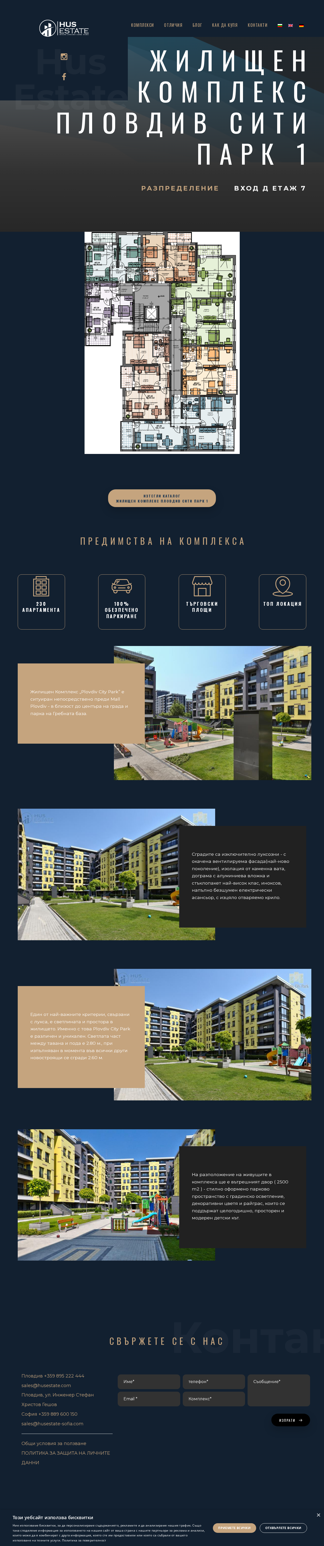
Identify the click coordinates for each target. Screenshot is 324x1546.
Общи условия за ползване (54, 1443)
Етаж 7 (289, 188)
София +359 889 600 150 (49, 1414)
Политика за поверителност (84, 1540)
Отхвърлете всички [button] (283, 1528)
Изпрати (288, 1420)
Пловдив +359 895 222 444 (53, 1376)
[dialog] (162, 1528)
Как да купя (225, 25)
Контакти (258, 25)
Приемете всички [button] (234, 1528)
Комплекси (142, 25)
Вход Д (253, 188)
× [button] (318, 1515)
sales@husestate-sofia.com (53, 1424)
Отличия (173, 25)
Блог (197, 25)
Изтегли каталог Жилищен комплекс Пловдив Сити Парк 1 (162, 498)
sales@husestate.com (46, 1385)
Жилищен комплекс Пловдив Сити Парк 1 (185, 106)
